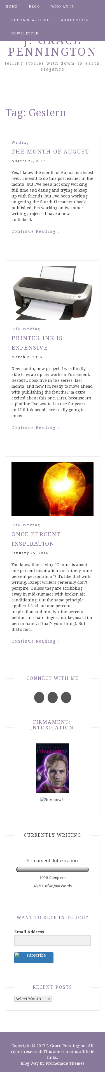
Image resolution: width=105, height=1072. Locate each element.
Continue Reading (35, 231)
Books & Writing (30, 20)
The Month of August (50, 151)
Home (12, 6)
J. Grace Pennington (52, 46)
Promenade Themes (65, 1063)
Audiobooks (75, 20)
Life (15, 329)
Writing (20, 142)
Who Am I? (62, 6)
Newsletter (25, 33)
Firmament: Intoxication (52, 725)
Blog (34, 6)
